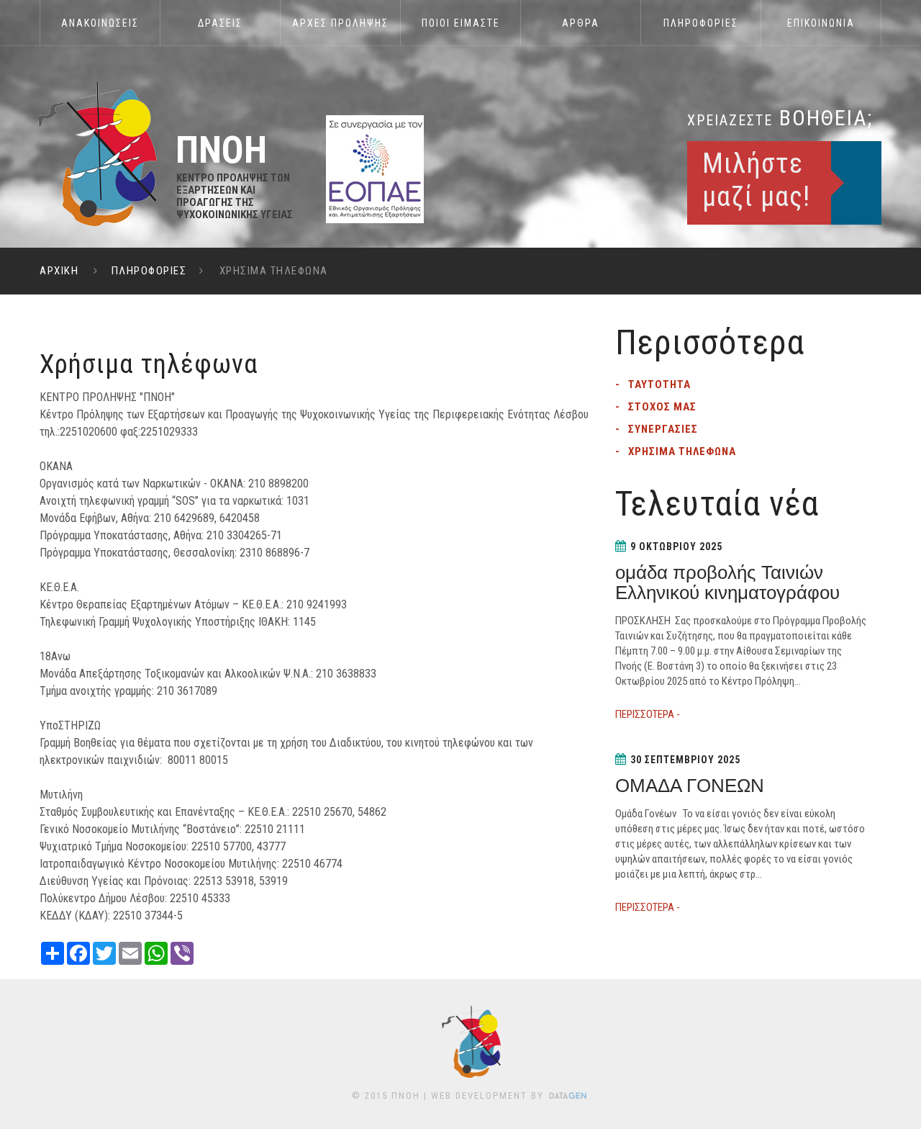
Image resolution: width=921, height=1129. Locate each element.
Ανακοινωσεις (100, 23)
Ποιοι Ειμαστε (461, 23)
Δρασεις (220, 23)
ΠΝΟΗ (405, 1095)
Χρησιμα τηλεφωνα (682, 451)
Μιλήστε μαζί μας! (756, 180)
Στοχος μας (662, 406)
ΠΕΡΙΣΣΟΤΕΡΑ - (647, 714)
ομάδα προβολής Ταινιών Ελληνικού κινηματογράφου (727, 582)
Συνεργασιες (663, 429)
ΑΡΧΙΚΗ (59, 270)
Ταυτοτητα (659, 384)
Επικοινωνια (821, 23)
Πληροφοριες (700, 23)
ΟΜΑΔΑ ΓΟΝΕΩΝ (689, 785)
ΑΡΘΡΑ (580, 23)
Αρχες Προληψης (340, 23)
